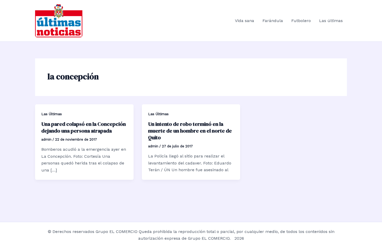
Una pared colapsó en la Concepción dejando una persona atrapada (83, 127)
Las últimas (331, 20)
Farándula (272, 20)
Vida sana (244, 20)
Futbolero (301, 20)
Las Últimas (51, 114)
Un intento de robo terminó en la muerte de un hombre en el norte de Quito (190, 130)
